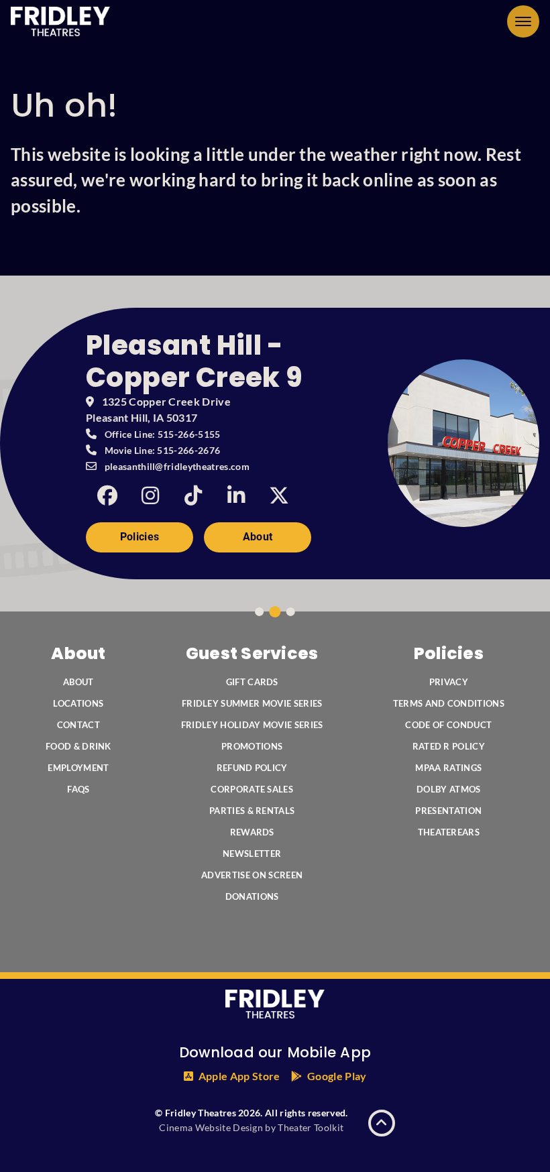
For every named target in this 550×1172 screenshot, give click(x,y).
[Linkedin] (236, 495)
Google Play (337, 1075)
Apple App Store (239, 1075)
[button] (523, 21)
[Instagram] (150, 495)
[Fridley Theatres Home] (60, 21)
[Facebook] (107, 495)
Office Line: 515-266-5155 (163, 434)
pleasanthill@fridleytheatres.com (177, 466)
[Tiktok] (193, 495)
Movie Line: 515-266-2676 (163, 450)
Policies (140, 536)
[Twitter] (279, 495)
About (258, 536)
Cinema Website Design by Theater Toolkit (251, 1127)
